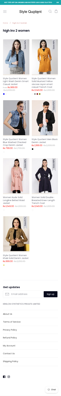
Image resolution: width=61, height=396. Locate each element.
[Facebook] (3, 376)
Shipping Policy (10, 361)
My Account (9, 345)
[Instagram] (7, 376)
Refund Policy (10, 337)
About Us (7, 314)
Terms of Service (12, 321)
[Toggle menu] (5, 11)
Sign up (50, 294)
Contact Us (9, 353)
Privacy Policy (10, 329)
